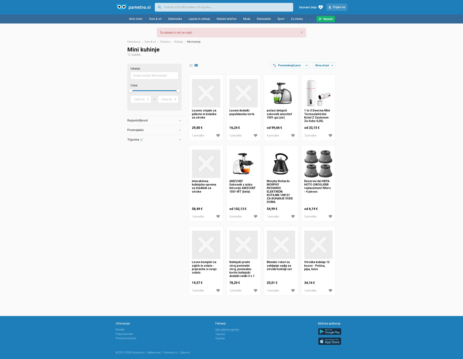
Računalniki (264, 19)
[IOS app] (329, 341)
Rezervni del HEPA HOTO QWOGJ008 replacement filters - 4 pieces (317, 186)
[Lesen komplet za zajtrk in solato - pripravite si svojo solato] (206, 244)
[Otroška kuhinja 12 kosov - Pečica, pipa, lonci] (318, 244)
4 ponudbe (273, 135)
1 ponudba (198, 135)
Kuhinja (179, 41)
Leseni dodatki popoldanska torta (241, 112)
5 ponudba (235, 216)
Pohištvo (165, 41)
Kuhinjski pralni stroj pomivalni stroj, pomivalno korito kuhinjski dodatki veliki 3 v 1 (241, 269)
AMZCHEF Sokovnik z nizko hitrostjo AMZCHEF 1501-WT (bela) (242, 186)
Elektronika (175, 19)
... (310, 19)
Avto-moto (136, 19)
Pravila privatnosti (126, 338)
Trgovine (220, 334)
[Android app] (329, 331)
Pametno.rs (170, 352)
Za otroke (297, 19)
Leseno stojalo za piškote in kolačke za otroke (204, 114)
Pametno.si (133, 41)
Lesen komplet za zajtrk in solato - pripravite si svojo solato (204, 267)
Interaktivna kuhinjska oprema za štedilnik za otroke (204, 186)
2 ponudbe (310, 216)
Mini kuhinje (194, 41)
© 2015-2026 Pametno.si (130, 352)
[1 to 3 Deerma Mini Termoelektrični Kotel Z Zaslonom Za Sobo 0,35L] (318, 93)
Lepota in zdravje (199, 19)
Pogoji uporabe (124, 333)
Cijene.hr (185, 352)
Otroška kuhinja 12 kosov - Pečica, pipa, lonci (317, 265)
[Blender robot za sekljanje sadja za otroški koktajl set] (281, 244)
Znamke (220, 338)
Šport (280, 19)
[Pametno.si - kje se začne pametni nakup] (133, 7)
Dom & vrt (155, 19)
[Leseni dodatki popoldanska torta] (243, 93)
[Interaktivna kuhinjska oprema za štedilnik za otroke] (206, 163)
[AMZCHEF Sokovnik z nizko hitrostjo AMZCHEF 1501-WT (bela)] (243, 163)
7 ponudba (310, 135)
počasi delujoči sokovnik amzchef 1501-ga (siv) (279, 114)
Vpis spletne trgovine (227, 329)
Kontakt (120, 329)
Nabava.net (154, 352)
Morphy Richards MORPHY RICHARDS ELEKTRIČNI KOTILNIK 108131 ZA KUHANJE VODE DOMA (280, 191)
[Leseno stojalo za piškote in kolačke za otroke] (206, 93)
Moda (246, 19)
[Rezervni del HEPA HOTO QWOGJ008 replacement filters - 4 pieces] (318, 163)
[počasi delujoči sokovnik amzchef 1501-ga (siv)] (281, 93)
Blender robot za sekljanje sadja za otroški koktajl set (279, 265)
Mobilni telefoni (227, 19)
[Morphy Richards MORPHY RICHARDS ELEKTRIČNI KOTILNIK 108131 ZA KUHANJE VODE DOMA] (281, 163)
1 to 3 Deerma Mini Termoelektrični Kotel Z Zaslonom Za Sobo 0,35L (317, 116)
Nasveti (328, 19)
